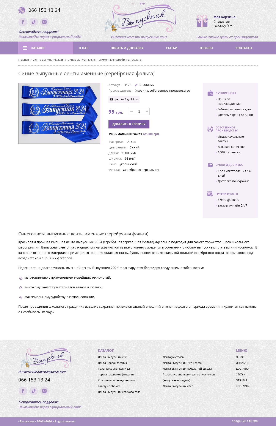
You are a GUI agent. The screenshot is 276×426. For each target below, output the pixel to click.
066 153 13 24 (44, 10)
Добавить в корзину (129, 124)
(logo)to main (139, 19)
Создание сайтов (245, 421)
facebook (23, 22)
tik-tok (33, 22)
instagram (44, 22)
